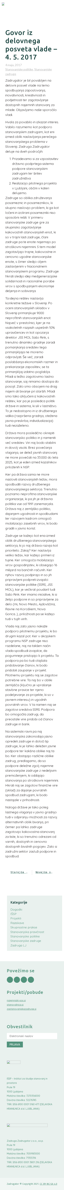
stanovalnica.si (15, 1004)
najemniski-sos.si (16, 1000)
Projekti (15, 918)
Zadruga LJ (18, 945)
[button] (56, 7)
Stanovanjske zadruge (25, 941)
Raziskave (17, 923)
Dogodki (16, 909)
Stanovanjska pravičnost (27, 932)
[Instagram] (17, 980)
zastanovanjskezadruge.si (21, 1009)
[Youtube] (24, 980)
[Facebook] (10, 980)
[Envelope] (31, 980)
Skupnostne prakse (23, 927)
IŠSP (13, 914)
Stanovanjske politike (19, 69)
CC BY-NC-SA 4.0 (48, 1184)
